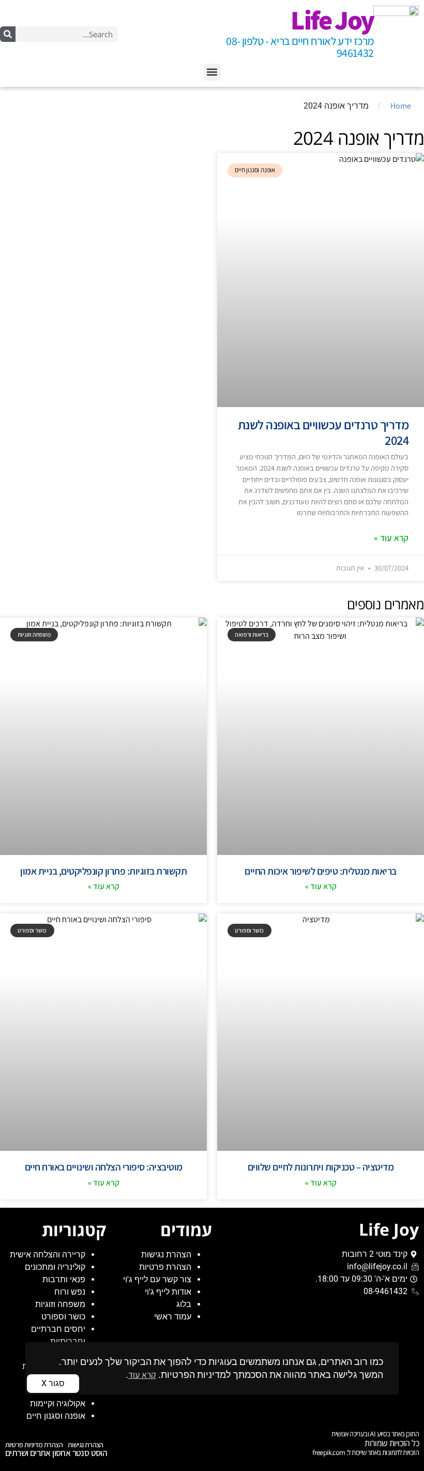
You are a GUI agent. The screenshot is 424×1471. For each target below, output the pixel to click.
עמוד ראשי (172, 1317)
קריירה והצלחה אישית (47, 1254)
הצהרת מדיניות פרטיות (34, 1444)
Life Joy (332, 19)
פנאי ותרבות (63, 1279)
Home (400, 105)
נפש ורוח (69, 1292)
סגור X (53, 1383)
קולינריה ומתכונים (55, 1267)
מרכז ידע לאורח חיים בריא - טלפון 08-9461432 (299, 47)
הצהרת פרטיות (165, 1267)
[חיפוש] (8, 34)
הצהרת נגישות (166, 1254)
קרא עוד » (391, 538)
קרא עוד (142, 1374)
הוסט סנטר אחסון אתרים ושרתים (56, 1453)
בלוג (183, 1304)
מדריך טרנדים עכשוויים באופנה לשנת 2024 (323, 432)
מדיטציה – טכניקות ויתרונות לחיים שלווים (321, 1167)
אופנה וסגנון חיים (55, 1416)
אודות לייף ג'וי (168, 1292)
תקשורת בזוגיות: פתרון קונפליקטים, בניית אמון (103, 871)
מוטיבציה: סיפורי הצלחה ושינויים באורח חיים (104, 1167)
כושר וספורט (63, 1317)
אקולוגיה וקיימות (57, 1403)
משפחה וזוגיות (60, 1304)
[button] (212, 72)
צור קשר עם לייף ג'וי (157, 1279)
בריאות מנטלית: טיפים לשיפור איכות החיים (321, 871)
